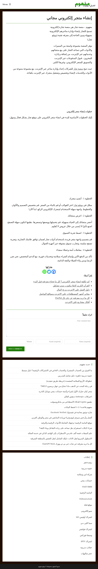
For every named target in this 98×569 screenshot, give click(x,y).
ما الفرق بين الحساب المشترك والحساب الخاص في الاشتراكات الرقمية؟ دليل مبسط (57, 370)
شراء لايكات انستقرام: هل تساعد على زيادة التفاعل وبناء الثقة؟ (65, 428)
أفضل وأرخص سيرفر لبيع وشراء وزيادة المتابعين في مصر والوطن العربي (62, 418)
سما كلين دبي (86, 523)
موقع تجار (78, 205)
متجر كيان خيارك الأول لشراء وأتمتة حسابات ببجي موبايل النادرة (65, 391)
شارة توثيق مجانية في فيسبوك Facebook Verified (71, 412)
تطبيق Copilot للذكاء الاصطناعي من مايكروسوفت (71, 402)
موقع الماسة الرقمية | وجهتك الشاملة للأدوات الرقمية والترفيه (66, 423)
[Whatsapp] (44, 272)
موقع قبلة (88, 505)
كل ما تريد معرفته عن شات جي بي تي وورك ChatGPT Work (67, 444)
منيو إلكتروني (86, 511)
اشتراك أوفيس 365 (84, 517)
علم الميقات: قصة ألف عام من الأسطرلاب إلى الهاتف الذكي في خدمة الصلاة (60, 433)
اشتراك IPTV (86, 541)
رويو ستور (88, 462)
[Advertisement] (26, 43)
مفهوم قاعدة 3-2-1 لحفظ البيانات (78, 407)
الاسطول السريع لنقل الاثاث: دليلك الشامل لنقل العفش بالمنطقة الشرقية (61, 438)
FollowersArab (85, 499)
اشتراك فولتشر (85, 529)
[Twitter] (49, 272)
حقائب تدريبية (86, 547)
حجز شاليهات (86, 553)
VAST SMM (87, 487)
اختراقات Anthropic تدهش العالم (78, 397)
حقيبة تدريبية (86, 468)
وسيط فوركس (86, 535)
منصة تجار (78, 69)
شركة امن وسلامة (84, 474)
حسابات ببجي (86, 480)
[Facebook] (54, 272)
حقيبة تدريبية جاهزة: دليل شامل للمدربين (75, 376)
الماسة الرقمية (86, 493)
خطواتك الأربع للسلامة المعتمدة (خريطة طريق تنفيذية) (69, 381)
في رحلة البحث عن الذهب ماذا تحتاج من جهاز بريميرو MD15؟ (66, 386)
